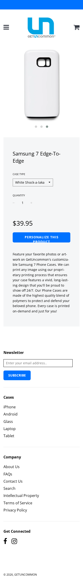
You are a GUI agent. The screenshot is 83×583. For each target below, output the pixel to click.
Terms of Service (17, 502)
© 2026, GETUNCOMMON (20, 575)
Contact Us (13, 481)
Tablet (8, 435)
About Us (11, 466)
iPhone (9, 407)
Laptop (9, 428)
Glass (8, 421)
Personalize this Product (42, 238)
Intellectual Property (21, 495)
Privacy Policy (15, 510)
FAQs (7, 474)
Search (9, 488)
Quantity (19, 195)
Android (10, 414)
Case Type (19, 174)
